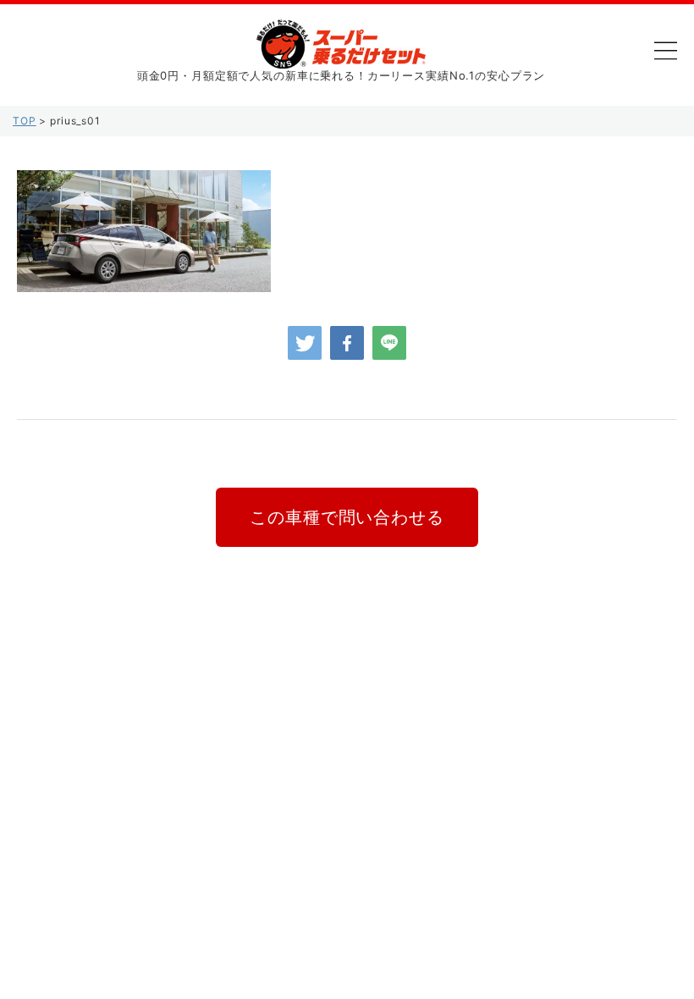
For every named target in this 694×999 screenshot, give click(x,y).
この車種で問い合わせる (346, 517)
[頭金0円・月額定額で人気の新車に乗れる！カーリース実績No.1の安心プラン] (341, 56)
